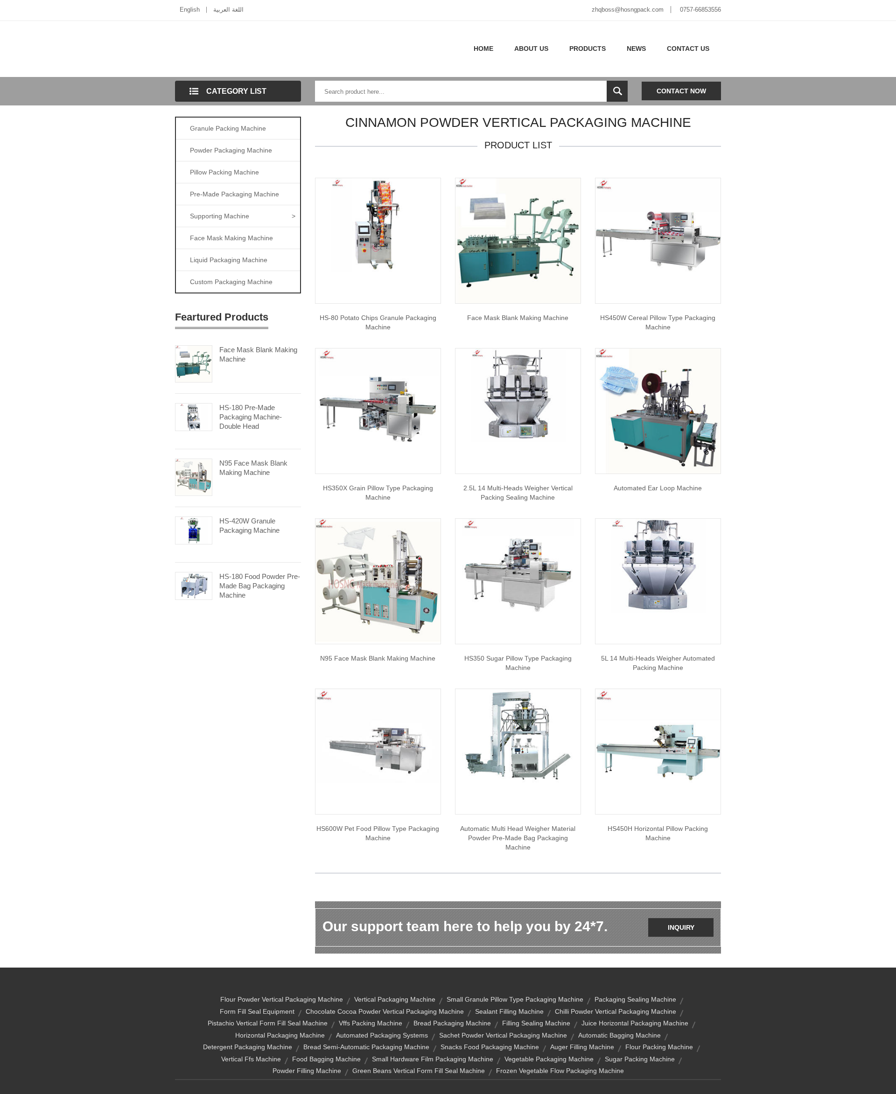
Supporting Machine (242, 216)
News (636, 48)
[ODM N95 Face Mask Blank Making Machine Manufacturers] (378, 581)
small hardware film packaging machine (432, 1059)
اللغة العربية (228, 9)
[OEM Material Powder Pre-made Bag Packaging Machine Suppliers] (518, 735)
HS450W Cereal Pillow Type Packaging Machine (657, 322)
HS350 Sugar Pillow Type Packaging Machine (518, 663)
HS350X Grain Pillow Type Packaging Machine (378, 492)
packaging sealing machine (635, 999)
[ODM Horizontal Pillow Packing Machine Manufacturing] (658, 735)
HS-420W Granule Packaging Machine (249, 525)
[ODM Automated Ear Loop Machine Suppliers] (658, 410)
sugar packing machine (640, 1059)
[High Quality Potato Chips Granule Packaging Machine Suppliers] (378, 224)
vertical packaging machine (394, 999)
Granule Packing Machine (228, 128)
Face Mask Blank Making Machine (258, 354)
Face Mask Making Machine (231, 238)
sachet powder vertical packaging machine (503, 1035)
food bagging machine (326, 1059)
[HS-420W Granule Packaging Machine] (193, 529)
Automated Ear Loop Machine (658, 488)
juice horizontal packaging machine (634, 1023)
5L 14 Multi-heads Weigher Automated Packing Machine (658, 663)
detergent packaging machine (247, 1047)
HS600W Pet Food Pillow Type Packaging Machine (377, 833)
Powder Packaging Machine (231, 150)
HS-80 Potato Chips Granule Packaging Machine (378, 322)
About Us (531, 48)
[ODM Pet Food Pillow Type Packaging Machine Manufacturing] (378, 735)
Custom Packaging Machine (231, 282)
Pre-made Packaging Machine (234, 194)
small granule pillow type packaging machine (515, 999)
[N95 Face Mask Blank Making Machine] (193, 476)
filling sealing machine (536, 1023)
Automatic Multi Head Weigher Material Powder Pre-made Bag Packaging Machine (517, 838)
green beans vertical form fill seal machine (418, 1070)
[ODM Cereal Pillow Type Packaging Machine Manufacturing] (658, 224)
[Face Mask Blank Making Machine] (193, 363)
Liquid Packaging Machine (228, 260)
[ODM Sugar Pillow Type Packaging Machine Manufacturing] (518, 565)
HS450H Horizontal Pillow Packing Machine (658, 833)
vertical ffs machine (251, 1059)
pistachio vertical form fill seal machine (268, 1023)
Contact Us (688, 48)
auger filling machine (582, 1047)
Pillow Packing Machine (224, 172)
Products (587, 48)
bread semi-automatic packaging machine (366, 1047)
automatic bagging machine (619, 1035)
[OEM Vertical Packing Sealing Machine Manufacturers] (518, 394)
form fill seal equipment (257, 1011)
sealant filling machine (509, 1011)
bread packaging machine (452, 1023)
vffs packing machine (370, 1023)
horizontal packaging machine (280, 1035)
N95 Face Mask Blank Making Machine (253, 467)
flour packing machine (659, 1047)
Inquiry (681, 927)
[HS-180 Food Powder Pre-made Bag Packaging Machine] (193, 585)
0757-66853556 (700, 9)
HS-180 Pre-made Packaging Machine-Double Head (250, 417)
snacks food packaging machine (490, 1047)
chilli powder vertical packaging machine (615, 1011)
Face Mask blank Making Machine (517, 317)
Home (483, 48)
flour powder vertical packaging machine (281, 999)
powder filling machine (307, 1070)
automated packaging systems (382, 1035)
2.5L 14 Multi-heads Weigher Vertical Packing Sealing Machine (518, 492)
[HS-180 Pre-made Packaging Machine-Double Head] (193, 416)
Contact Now (681, 91)
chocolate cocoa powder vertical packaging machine (385, 1011)
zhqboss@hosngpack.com (628, 9)
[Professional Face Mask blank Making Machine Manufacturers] (518, 240)
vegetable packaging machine (549, 1059)
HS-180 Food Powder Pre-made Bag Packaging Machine (259, 585)
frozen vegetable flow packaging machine (560, 1070)
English (190, 9)
